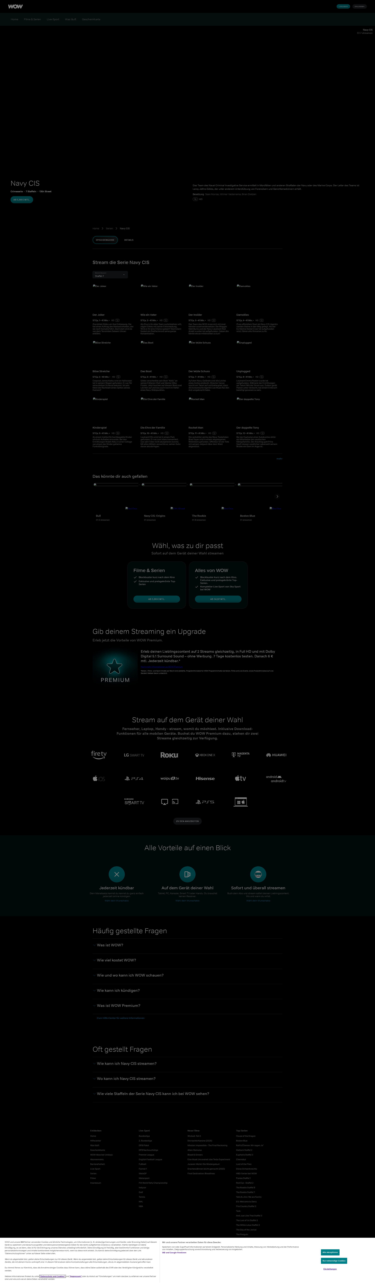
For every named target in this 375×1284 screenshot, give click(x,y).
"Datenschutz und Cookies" (52, 1276)
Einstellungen (330, 1269)
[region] (187, 1261)
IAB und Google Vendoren (174, 1252)
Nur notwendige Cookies (334, 1261)
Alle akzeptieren (330, 1252)
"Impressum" (75, 1276)
